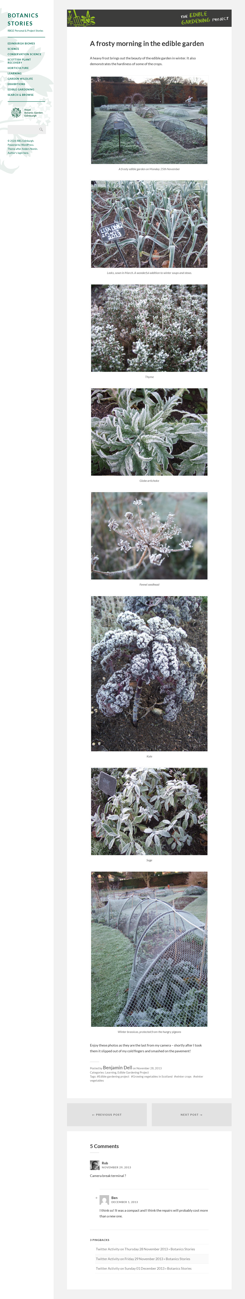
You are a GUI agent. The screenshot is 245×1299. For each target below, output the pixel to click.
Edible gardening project (114, 1076)
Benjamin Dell (117, 1067)
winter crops (184, 1076)
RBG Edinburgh (25, 140)
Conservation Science (24, 54)
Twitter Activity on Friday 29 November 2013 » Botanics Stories (143, 1259)
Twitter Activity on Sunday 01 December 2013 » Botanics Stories (144, 1268)
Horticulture (18, 68)
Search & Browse (21, 94)
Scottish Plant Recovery (19, 61)
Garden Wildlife (20, 78)
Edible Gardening (21, 89)
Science (13, 48)
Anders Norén (29, 148)
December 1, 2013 (124, 1202)
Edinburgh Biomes (21, 43)
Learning (15, 73)
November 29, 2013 (116, 1167)
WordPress (27, 144)
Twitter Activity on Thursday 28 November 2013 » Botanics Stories (145, 1249)
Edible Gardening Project (133, 1072)
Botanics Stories (23, 19)
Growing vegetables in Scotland (152, 1076)
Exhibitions (16, 84)
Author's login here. (18, 152)
